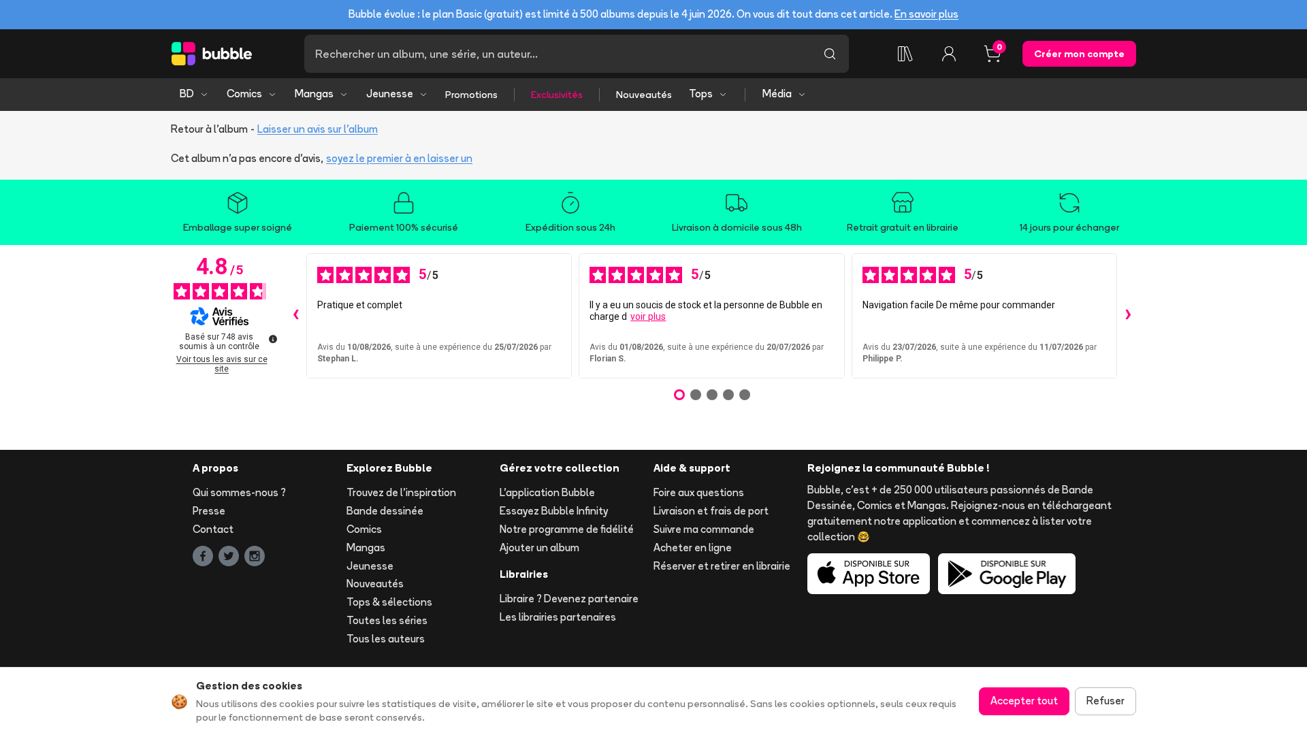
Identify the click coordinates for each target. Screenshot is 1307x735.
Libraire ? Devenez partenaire (569, 598)
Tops (701, 93)
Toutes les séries (386, 620)
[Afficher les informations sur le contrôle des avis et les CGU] (273, 338)
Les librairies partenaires (558, 616)
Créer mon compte (1079, 54)
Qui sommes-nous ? (239, 492)
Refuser (1105, 700)
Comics (244, 93)
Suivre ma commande (704, 529)
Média (777, 93)
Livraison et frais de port (711, 510)
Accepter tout (1024, 700)
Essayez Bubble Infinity (554, 510)
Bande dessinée (384, 510)
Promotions (471, 94)
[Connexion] (949, 53)
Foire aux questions (699, 492)
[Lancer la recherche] (830, 54)
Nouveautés (644, 94)
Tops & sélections (389, 601)
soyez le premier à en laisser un (399, 158)
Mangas (314, 93)
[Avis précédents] (295, 315)
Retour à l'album (209, 128)
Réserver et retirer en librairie (722, 565)
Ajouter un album (539, 547)
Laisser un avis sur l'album (317, 128)
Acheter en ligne (693, 547)
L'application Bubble (547, 492)
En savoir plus (926, 13)
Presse (209, 510)
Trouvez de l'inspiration (401, 492)
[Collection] (905, 53)
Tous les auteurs (385, 638)
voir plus (648, 316)
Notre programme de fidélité (567, 529)
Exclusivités (557, 94)
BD (187, 93)
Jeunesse (389, 93)
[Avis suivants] (1127, 315)
